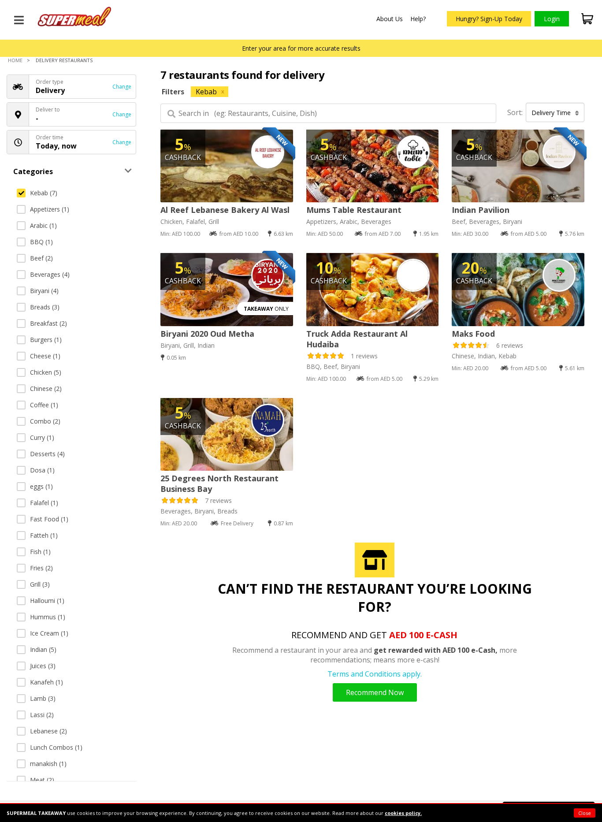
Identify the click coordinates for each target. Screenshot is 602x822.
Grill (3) (40, 584)
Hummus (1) (47, 617)
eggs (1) (41, 486)
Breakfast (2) (48, 323)
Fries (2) (41, 568)
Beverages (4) (50, 274)
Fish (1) (40, 551)
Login (552, 19)
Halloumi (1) (47, 600)
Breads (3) (44, 307)
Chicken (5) (45, 372)
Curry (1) (42, 437)
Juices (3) (43, 666)
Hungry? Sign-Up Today (489, 19)
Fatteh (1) (44, 535)
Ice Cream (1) (49, 633)
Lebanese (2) (48, 731)
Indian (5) (43, 649)
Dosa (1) (42, 470)
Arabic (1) (43, 225)
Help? (418, 19)
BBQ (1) (41, 242)
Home (15, 60)
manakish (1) (48, 763)
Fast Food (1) (49, 519)
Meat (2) (42, 780)
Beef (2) (41, 258)
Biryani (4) (44, 290)
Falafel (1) (44, 502)
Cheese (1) (45, 356)
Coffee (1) (44, 405)
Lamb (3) (43, 698)
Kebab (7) (43, 193)
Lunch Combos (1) (56, 747)
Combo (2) (45, 421)
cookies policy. (403, 813)
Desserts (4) (47, 454)
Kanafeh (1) (46, 682)
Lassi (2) (42, 714)
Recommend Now (375, 692)
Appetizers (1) (49, 209)
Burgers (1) (46, 339)
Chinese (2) (46, 388)
